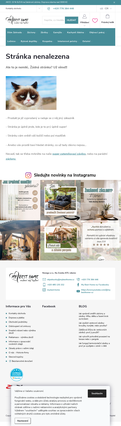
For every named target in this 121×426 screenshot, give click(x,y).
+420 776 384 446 (89, 279)
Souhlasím (97, 393)
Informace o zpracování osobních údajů (19, 342)
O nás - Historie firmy (19, 352)
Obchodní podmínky (18, 322)
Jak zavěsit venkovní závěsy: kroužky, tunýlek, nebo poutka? (93, 324)
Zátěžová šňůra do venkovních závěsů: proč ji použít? (93, 331)
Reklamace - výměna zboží (21, 337)
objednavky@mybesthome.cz (60, 279)
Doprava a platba (16, 317)
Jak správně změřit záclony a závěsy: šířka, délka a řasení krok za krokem (93, 316)
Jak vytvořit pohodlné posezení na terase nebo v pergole (94, 338)
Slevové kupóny (16, 356)
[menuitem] (16, 32)
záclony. (11, 159)
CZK (106, 8)
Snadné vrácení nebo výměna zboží (22, 331)
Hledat (71, 20)
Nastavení (22, 420)
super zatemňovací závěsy (69, 154)
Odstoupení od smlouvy (20, 326)
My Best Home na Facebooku (95, 284)
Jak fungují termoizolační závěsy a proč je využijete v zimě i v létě (94, 344)
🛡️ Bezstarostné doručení (20, 361)
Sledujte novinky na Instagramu (65, 175)
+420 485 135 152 (55, 284)
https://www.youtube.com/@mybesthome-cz (95, 291)
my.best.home (53, 289)
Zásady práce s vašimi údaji (21, 348)
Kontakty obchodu (13, 8)
